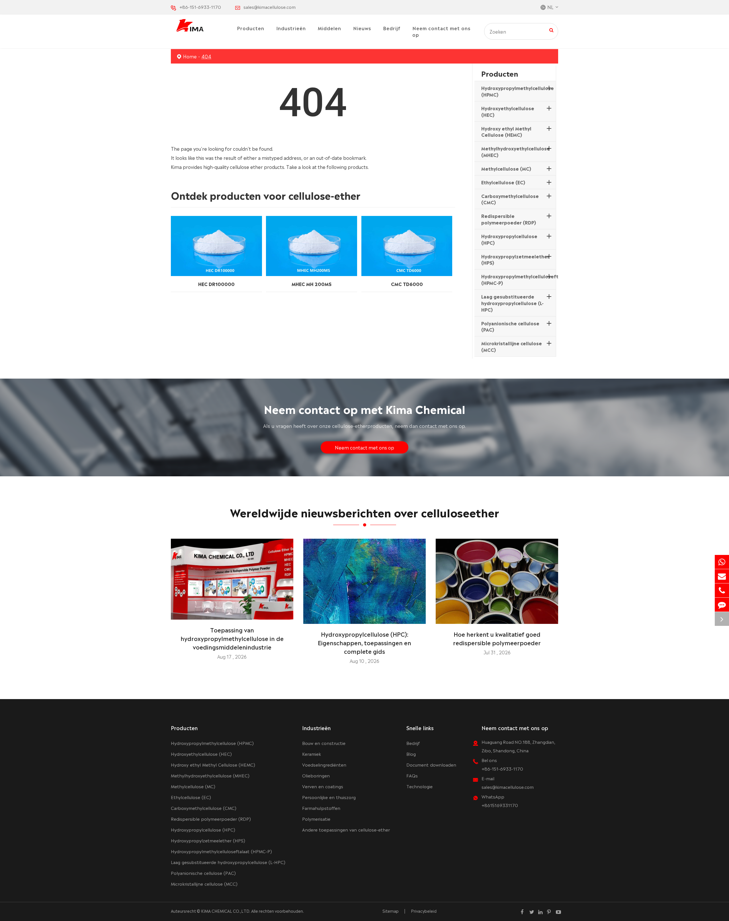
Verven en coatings (322, 786)
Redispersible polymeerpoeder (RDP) (508, 219)
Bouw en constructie (323, 743)
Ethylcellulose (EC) (503, 182)
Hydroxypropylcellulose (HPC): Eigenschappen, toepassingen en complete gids (364, 642)
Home (190, 56)
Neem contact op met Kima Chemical (364, 408)
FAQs (412, 775)
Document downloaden (431, 764)
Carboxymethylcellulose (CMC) (510, 199)
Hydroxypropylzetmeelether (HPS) (515, 259)
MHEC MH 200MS (311, 283)
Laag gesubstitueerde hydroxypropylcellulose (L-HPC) (512, 303)
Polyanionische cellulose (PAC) (510, 326)
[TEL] (722, 590)
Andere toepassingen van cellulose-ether (346, 829)
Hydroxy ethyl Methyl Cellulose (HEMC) (506, 131)
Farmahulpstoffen (321, 807)
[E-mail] (722, 576)
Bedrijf (391, 27)
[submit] (551, 29)
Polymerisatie (316, 818)
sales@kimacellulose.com (269, 6)
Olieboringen (316, 775)
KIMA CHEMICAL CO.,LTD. (225, 911)
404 (206, 56)
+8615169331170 (500, 805)
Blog (411, 753)
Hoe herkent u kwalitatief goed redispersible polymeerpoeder (497, 638)
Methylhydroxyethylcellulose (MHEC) (515, 151)
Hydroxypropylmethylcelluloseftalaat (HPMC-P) (526, 279)
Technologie (419, 786)
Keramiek (311, 753)
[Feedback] (722, 605)
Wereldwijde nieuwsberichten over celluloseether (364, 512)
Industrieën (291, 27)
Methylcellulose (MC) (506, 168)
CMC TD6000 (407, 283)
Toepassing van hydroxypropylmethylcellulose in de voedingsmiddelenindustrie (232, 638)
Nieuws (362, 27)
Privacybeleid (424, 911)
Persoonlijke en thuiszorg (329, 797)
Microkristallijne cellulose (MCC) (511, 346)
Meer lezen (232, 613)
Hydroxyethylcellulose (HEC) (507, 111)
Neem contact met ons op (441, 31)
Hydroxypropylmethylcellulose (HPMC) (517, 91)
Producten (250, 27)
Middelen (329, 27)
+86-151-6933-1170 (200, 6)
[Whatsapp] (722, 562)
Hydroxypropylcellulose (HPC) (509, 239)
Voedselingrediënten (324, 764)
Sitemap (390, 911)
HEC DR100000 (216, 283)
